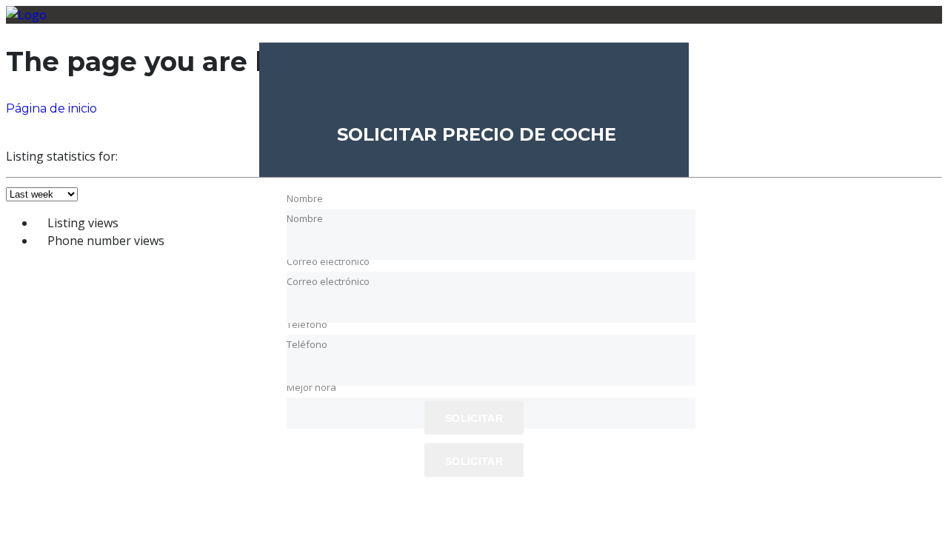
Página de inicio (51, 108)
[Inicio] (26, 15)
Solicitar (474, 461)
